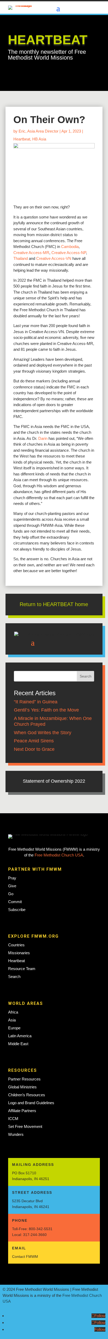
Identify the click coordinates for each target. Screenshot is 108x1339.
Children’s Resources (26, 1095)
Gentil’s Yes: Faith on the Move (46, 710)
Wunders (16, 1134)
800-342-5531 (40, 1229)
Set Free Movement (25, 1126)
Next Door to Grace (34, 749)
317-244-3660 (35, 1235)
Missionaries (19, 953)
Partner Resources (24, 1079)
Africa (13, 1012)
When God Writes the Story (42, 732)
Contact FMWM (25, 1256)
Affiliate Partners (22, 1110)
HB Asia (39, 139)
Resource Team (21, 968)
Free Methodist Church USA (59, 855)
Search (14, 976)
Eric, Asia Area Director (38, 131)
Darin (42, 438)
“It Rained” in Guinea (35, 701)
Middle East (18, 1043)
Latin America (19, 1036)
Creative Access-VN (53, 258)
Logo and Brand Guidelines (31, 1103)
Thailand (20, 258)
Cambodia (70, 246)
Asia (12, 1020)
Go (10, 894)
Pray (12, 878)
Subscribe (16, 909)
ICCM (13, 1118)
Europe (14, 1028)
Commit (15, 901)
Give (12, 886)
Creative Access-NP (68, 252)
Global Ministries (22, 1087)
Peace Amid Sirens (34, 740)
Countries (16, 945)
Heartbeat (21, 139)
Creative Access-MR (31, 252)
